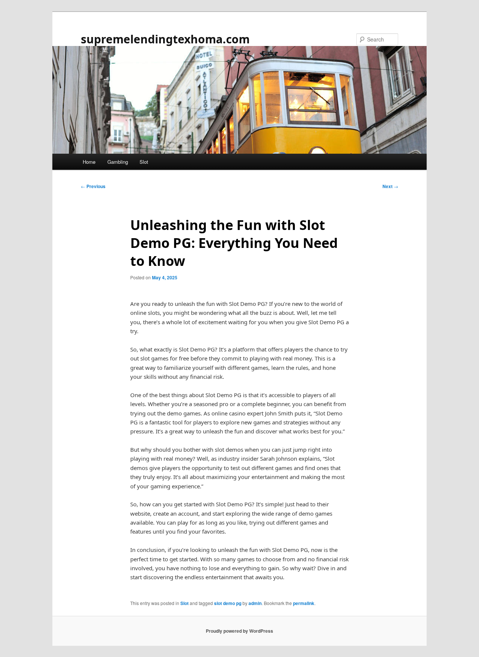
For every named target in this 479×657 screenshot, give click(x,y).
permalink (303, 603)
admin (255, 603)
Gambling (117, 161)
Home (89, 161)
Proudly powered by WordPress (239, 630)
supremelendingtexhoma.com (165, 39)
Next (390, 186)
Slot (144, 161)
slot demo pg (227, 603)
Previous (93, 186)
